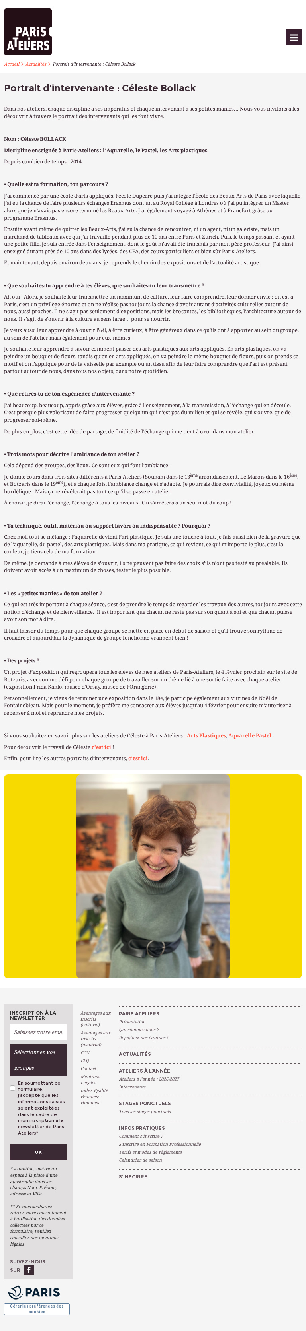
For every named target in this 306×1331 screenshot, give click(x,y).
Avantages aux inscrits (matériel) (95, 1039)
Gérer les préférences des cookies (37, 1309)
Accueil (11, 64)
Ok (38, 1152)
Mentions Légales (90, 1079)
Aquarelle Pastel (249, 736)
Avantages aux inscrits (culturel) (95, 1019)
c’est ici (101, 747)
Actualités (36, 64)
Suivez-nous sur (27, 1266)
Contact (88, 1068)
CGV (84, 1052)
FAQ (84, 1060)
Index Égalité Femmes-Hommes (94, 1096)
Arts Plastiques (206, 736)
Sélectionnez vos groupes (34, 1060)
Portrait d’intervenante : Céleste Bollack (94, 64)
